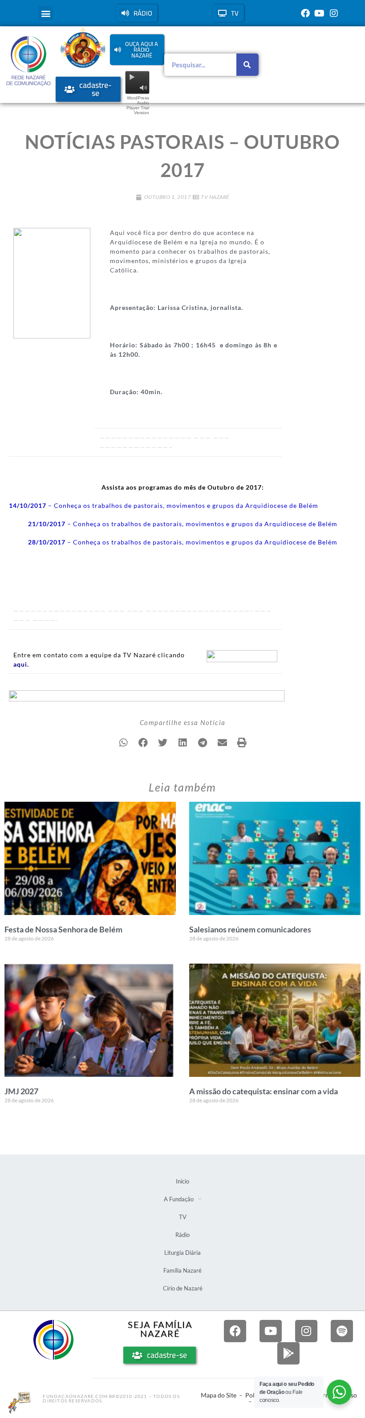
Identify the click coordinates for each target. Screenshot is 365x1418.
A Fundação (179, 1199)
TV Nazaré (215, 197)
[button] (45, 13)
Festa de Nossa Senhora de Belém (63, 929)
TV (183, 1216)
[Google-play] (288, 1353)
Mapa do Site (218, 1395)
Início (182, 1181)
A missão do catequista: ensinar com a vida (263, 1091)
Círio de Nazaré (183, 1288)
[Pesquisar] (247, 65)
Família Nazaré (182, 1270)
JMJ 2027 (21, 1091)
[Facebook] (305, 13)
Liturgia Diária (182, 1252)
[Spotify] (342, 1331)
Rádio (182, 1234)
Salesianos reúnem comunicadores (250, 929)
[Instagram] (334, 13)
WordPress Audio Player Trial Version (137, 105)
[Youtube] (319, 13)
